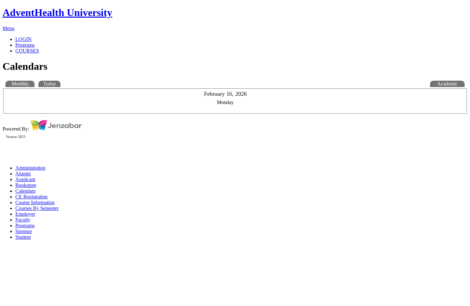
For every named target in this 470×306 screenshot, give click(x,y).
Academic (447, 83)
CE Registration (31, 196)
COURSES (27, 50)
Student (23, 237)
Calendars (25, 191)
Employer (25, 214)
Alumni (23, 173)
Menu (8, 28)
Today (49, 83)
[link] (241, 45)
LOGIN (23, 39)
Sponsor (23, 231)
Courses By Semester (37, 208)
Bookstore (25, 185)
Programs (25, 225)
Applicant (25, 179)
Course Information (35, 202)
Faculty (22, 219)
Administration (30, 168)
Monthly (20, 83)
